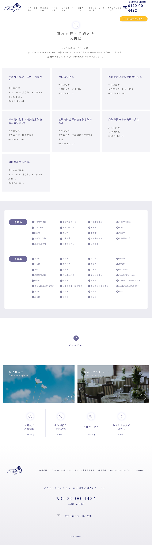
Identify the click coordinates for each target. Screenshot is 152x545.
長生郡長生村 (97, 238)
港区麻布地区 (40, 275)
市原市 (94, 233)
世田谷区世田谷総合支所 (130, 280)
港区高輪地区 (97, 275)
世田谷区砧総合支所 (100, 286)
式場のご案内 (44, 9)
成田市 (94, 227)
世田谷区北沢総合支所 (44, 286)
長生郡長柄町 (40, 244)
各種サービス (81, 9)
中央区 (37, 264)
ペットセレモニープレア (121, 470)
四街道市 (95, 244)
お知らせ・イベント (67, 9)
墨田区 (37, 297)
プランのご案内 (32, 9)
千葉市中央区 (40, 222)
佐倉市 (65, 233)
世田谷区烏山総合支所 (129, 286)
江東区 (65, 269)
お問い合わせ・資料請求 (96, 9)
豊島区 (94, 297)
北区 (36, 269)
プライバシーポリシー (61, 470)
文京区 (94, 258)
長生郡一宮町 (40, 238)
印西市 (37, 233)
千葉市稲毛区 (97, 222)
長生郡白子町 (125, 238)
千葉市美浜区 (68, 227)
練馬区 (65, 280)
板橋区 (94, 264)
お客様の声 (55, 9)
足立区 (37, 258)
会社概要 (43, 470)
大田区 (94, 280)
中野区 (37, 280)
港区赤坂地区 (68, 275)
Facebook (140, 470)
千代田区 (123, 258)
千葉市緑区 (39, 227)
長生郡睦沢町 (68, 238)
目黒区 (94, 269)
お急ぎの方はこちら (136, 19)
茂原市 (122, 233)
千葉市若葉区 (125, 222)
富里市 (122, 227)
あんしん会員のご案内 (114, 9)
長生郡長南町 (68, 244)
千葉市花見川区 (69, 222)
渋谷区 (37, 291)
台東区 (65, 297)
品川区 (65, 291)
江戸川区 (66, 264)
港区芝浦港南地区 (127, 275)
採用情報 (102, 470)
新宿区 (94, 291)
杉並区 (122, 291)
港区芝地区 (124, 269)
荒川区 (65, 258)
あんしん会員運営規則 (85, 470)
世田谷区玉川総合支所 (72, 286)
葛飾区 (122, 264)
